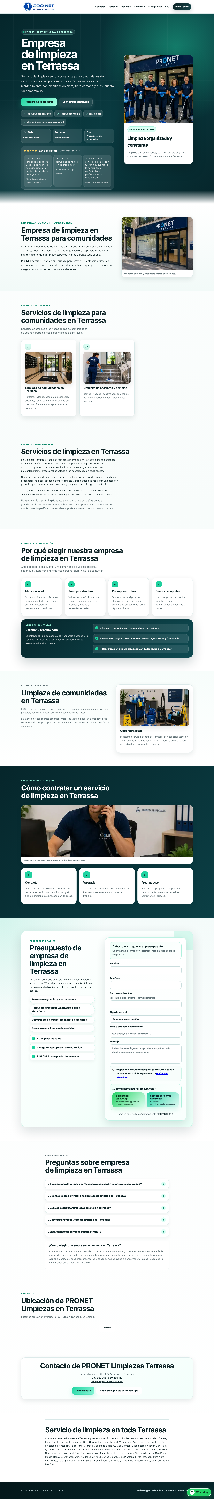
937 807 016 (166, 1114)
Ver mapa (107, 1328)
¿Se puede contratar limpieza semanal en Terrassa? (79, 1207)
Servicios (100, 6)
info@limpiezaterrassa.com (107, 1381)
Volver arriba (185, 1490)
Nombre (114, 963)
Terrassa (113, 6)
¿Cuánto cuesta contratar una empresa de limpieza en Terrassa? (87, 1195)
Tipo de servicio (119, 1012)
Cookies (171, 1490)
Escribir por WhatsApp (76, 101)
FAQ (167, 6)
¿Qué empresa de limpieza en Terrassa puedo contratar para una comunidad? (95, 1184)
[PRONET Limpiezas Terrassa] (39, 6)
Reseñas (126, 6)
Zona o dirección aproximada (126, 1026)
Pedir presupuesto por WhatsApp (119, 1390)
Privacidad (158, 1490)
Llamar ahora (182, 6)
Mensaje (115, 1041)
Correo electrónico (132, 995)
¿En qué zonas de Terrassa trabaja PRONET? (74, 1231)
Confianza (139, 6)
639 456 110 (115, 1377)
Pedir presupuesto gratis (39, 101)
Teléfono (115, 978)
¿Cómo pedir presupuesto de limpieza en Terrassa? (79, 1219)
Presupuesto (155, 6)
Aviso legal (143, 1490)
